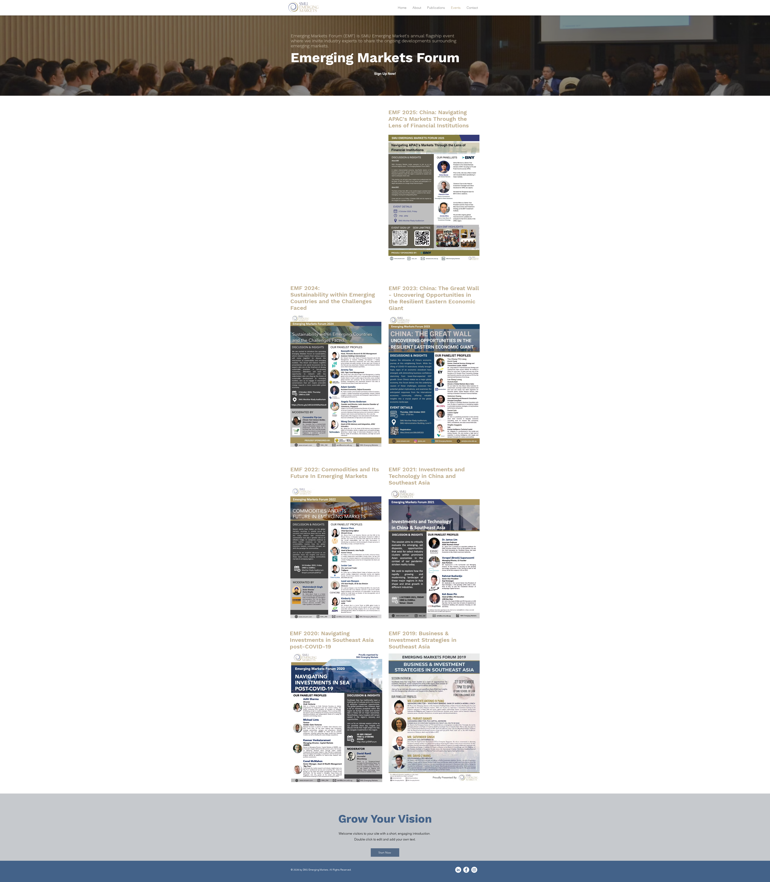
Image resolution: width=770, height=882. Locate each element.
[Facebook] (466, 870)
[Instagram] (474, 870)
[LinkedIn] (458, 870)
